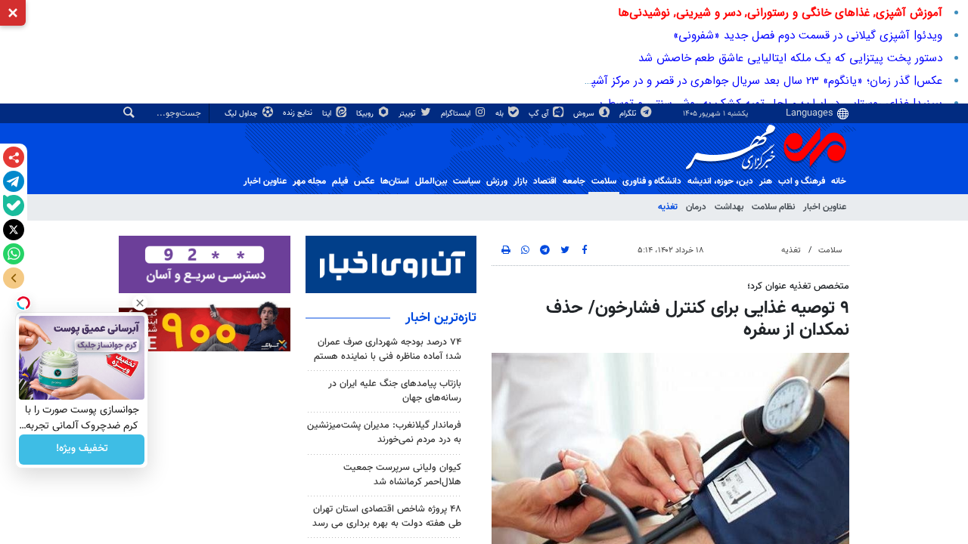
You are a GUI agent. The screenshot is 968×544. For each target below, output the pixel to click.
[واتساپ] (14, 254)
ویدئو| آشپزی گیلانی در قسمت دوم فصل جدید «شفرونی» (807, 35)
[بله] (14, 205)
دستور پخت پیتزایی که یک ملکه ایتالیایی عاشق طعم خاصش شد (790, 58)
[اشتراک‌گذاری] (14, 157)
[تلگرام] (14, 181)
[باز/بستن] (14, 278)
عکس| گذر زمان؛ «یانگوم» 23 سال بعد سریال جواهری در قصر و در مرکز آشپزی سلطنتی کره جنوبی (713, 81)
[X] (14, 230)
